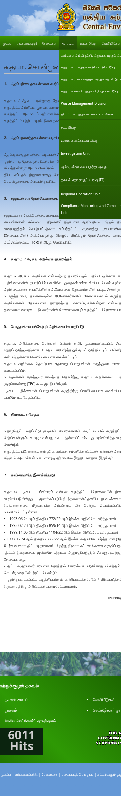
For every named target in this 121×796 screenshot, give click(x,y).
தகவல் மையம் (16, 699)
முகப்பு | (7, 774)
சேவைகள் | (51, 774)
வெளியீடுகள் (104, 699)
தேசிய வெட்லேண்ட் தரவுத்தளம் (30, 721)
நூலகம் (11, 710)
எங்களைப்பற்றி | (28, 774)
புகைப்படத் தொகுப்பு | (79, 774)
